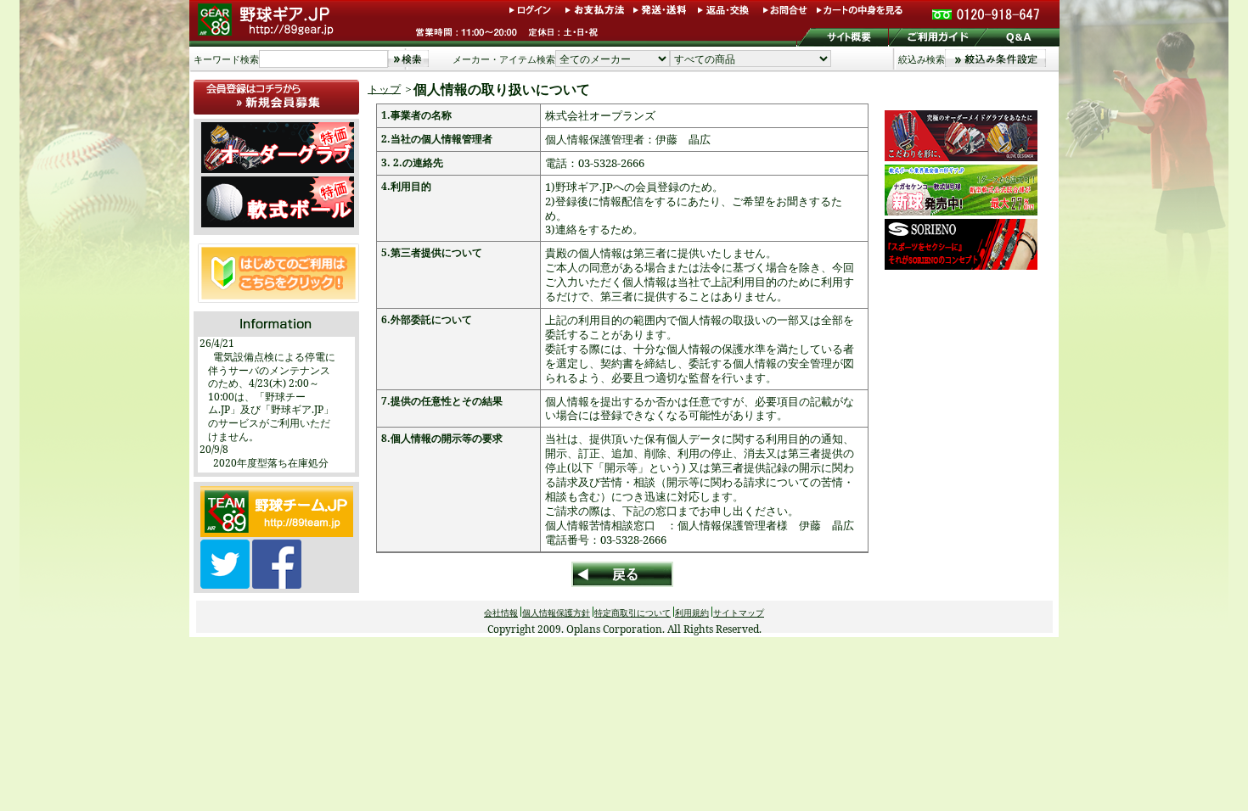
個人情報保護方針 (556, 612)
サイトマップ (738, 612)
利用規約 (692, 612)
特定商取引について (632, 612)
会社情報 (501, 612)
